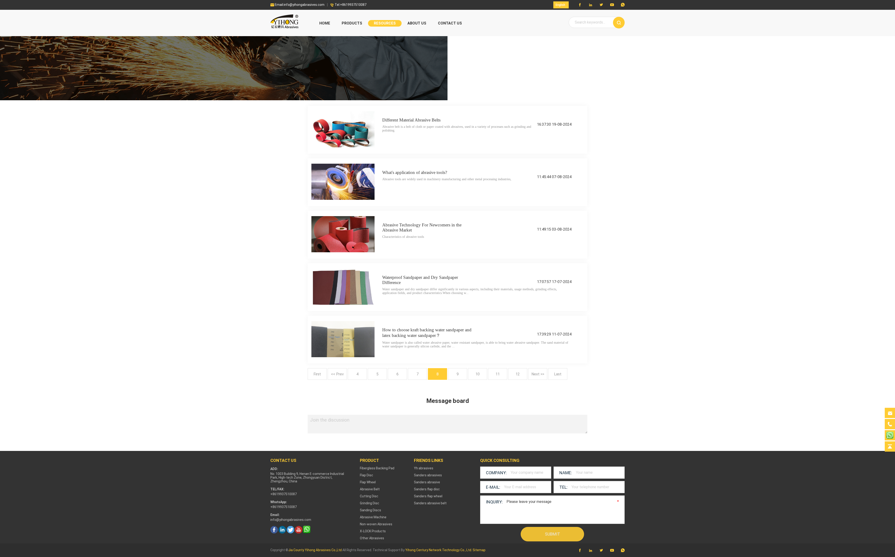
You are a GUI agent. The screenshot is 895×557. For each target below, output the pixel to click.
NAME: (565, 472)
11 (498, 374)
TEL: (563, 487)
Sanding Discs (370, 510)
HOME (324, 23)
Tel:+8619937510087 (348, 5)
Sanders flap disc (427, 489)
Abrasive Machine (373, 517)
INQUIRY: (494, 501)
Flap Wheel (368, 482)
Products (352, 23)
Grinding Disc (369, 503)
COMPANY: (496, 472)
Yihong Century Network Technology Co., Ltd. (438, 550)
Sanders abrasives (428, 475)
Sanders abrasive (427, 482)
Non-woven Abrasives (376, 524)
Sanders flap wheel (428, 496)
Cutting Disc (369, 496)
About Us (416, 23)
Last (557, 374)
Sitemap (479, 550)
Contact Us (450, 23)
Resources (385, 23)
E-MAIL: (493, 487)
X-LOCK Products (373, 531)
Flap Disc (366, 475)
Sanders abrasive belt (430, 503)
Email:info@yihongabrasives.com (297, 5)
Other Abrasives (372, 538)
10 (477, 374)
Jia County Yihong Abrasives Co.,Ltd (315, 550)
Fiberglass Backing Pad (377, 468)
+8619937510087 (283, 507)
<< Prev (337, 374)
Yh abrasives (423, 468)
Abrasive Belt (370, 489)
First (317, 374)
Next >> (537, 374)
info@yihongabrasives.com (290, 520)
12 (518, 374)
